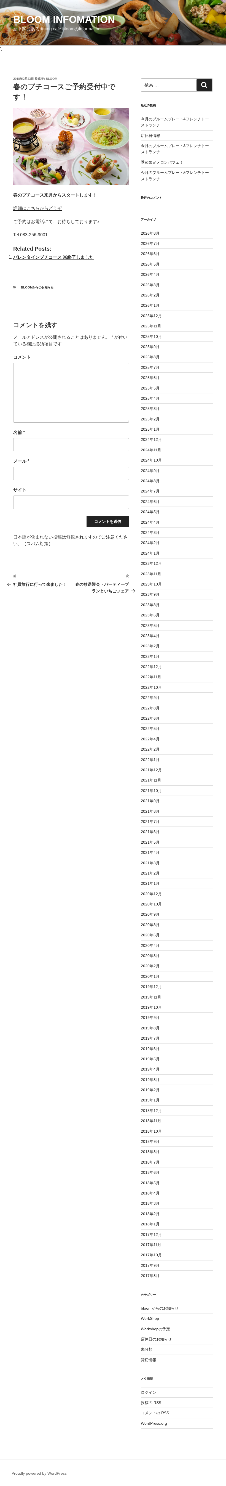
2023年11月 (151, 574)
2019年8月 (150, 1028)
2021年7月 (150, 821)
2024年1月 (150, 553)
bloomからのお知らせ (37, 287)
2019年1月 (150, 1100)
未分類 (146, 1349)
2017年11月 (151, 1245)
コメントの (155, 1413)
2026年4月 (150, 274)
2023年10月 (151, 584)
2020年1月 (150, 976)
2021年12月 (151, 770)
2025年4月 (150, 398)
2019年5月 (150, 1059)
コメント (22, 357)
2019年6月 (150, 1049)
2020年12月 (151, 894)
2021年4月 (150, 852)
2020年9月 (150, 914)
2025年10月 (151, 336)
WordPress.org (154, 1423)
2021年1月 (150, 883)
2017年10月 (151, 1255)
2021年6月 (150, 832)
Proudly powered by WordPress (39, 1473)
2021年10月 (151, 790)
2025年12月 (151, 316)
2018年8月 (150, 1151)
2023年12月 (151, 563)
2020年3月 (150, 955)
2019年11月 (151, 997)
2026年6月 (150, 253)
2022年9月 (150, 697)
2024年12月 (151, 439)
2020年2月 (150, 966)
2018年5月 (150, 1183)
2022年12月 (151, 666)
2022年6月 (150, 718)
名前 (19, 432)
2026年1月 (150, 305)
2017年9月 (150, 1265)
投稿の (151, 1402)
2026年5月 (150, 264)
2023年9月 (150, 594)
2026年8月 (150, 233)
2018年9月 (150, 1141)
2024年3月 (150, 532)
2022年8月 (150, 708)
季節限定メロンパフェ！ (162, 162)
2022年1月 (150, 759)
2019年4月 (150, 1069)
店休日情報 (150, 135)
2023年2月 (150, 646)
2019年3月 (150, 1079)
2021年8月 (150, 811)
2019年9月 (150, 1017)
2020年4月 (150, 945)
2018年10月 (151, 1131)
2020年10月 (151, 904)
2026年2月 (150, 295)
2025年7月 (150, 367)
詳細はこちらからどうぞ (37, 208)
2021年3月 (150, 863)
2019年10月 (151, 1007)
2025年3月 (150, 408)
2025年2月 (150, 419)
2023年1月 (150, 656)
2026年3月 (150, 285)
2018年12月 (151, 1110)
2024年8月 (150, 481)
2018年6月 (150, 1172)
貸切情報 (148, 1360)
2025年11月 (151, 326)
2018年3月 (150, 1203)
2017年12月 (151, 1234)
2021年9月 (150, 801)
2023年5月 (150, 625)
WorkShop (150, 1318)
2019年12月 (151, 986)
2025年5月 (150, 388)
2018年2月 (150, 1214)
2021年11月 (151, 780)
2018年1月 (150, 1224)
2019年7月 (150, 1038)
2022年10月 (151, 687)
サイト (19, 490)
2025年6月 (150, 377)
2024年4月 (150, 522)
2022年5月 (150, 728)
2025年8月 (150, 357)
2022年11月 (151, 677)
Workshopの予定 (155, 1329)
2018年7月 (150, 1162)
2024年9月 (150, 470)
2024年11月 (151, 450)
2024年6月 (150, 501)
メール (21, 461)
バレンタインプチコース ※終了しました (53, 257)
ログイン (148, 1392)
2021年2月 (150, 873)
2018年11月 (151, 1121)
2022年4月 (150, 739)
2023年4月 (150, 636)
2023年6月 (150, 615)
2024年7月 (150, 491)
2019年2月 (150, 1090)
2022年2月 (150, 749)
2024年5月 (150, 512)
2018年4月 (150, 1193)
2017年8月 (150, 1275)
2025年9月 (150, 347)
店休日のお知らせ (156, 1339)
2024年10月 (151, 460)
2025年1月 (150, 429)
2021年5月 (150, 842)
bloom (51, 78)
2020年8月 (150, 925)
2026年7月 (150, 243)
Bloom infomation (64, 19)
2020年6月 (150, 935)
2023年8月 (150, 605)
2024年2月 (150, 543)
